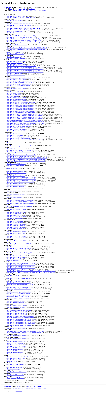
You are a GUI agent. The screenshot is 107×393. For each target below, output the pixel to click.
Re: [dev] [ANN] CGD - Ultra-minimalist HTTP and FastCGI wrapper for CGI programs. (31, 271)
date (20, 9)
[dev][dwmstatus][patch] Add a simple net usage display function (24, 332)
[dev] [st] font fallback (13, 96)
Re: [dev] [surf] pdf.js (13, 275)
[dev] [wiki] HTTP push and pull (16, 130)
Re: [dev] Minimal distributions (15, 165)
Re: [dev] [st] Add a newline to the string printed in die (21, 29)
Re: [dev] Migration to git (14, 57)
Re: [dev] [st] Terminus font (14, 73)
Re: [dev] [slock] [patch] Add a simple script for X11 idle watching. (25, 67)
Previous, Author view (18, 10)
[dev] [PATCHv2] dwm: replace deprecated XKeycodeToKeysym (24, 39)
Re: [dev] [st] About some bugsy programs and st (20, 200)
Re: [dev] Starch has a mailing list (16, 171)
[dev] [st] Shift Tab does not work (16, 149)
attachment (32, 9)
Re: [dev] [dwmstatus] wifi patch (16, 61)
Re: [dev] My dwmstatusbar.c (15, 20)
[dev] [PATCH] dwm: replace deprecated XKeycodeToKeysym (24, 42)
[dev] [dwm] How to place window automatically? (20, 182)
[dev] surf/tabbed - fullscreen (14, 228)
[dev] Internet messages (13, 52)
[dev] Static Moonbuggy (13, 369)
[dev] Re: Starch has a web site (15, 347)
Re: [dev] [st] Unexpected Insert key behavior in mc (21, 112)
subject (25, 9)
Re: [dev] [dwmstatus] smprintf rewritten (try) (19, 283)
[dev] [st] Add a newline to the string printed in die (20, 317)
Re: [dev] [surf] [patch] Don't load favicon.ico (19, 124)
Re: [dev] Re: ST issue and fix (15, 91)
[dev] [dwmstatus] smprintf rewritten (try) (18, 357)
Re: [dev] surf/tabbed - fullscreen (16, 58)
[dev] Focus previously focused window (18, 250)
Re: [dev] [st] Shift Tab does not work (17, 45)
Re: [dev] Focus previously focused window (19, 23)
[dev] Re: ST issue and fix (14, 143)
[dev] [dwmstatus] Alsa (13, 93)
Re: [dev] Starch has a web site (15, 54)
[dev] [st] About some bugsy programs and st (19, 310)
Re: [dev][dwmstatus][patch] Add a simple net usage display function (25, 121)
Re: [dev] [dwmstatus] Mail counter (16, 16)
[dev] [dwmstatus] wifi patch (14, 63)
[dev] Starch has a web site (14, 353)
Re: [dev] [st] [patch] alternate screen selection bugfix (21, 111)
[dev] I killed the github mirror (15, 31)
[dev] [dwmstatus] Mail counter (15, 378)
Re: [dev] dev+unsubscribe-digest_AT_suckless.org (21, 82)
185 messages (7, 7)
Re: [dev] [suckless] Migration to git (16, 164)
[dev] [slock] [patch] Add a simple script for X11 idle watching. (24, 120)
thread (10, 9)
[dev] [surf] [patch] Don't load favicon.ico (18, 298)
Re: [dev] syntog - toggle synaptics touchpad (19, 78)
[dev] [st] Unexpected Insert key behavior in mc (20, 152)
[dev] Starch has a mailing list (15, 343)
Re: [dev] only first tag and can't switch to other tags (21, 17)
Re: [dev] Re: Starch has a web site (16, 173)
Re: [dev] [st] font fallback (14, 94)
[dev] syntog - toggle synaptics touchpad (18, 296)
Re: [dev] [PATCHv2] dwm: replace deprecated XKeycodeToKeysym (25, 28)
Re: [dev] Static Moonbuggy (14, 197)
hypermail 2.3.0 (18, 391)
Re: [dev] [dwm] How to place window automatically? (21, 66)
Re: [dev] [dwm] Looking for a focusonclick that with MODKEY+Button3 (27, 48)
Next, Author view (31, 10)
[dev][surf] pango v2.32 (13, 168)
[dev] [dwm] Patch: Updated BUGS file (17, 240)
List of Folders (42, 10)
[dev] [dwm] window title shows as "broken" (19, 289)
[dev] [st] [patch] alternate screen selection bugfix (20, 284)
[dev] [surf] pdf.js (12, 361)
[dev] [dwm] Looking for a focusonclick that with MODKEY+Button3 (26, 161)
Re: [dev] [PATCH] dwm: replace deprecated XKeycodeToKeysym (25, 40)
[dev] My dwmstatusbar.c (14, 260)
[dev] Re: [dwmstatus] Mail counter (16, 88)
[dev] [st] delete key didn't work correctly (18, 269)
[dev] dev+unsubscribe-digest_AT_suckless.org (19, 206)
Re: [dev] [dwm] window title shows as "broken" (20, 32)
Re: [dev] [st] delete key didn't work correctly (19, 146)
